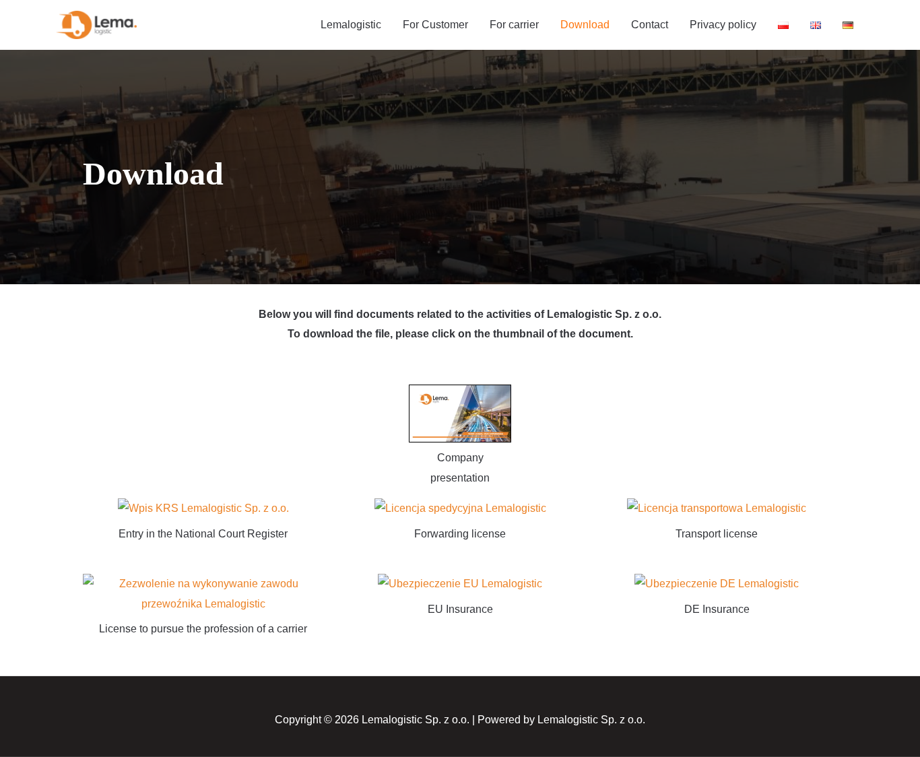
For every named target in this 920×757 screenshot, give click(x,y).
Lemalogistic (351, 24)
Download (585, 24)
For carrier (514, 24)
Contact (649, 24)
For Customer (435, 24)
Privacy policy (723, 24)
